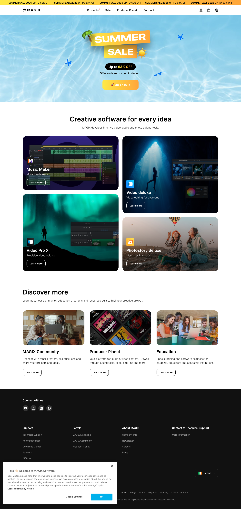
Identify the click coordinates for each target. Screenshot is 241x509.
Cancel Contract (179, 492)
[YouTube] (26, 408)
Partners (27, 452)
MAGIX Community (82, 440)
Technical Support (32, 434)
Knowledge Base (31, 440)
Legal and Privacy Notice (21, 488)
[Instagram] (33, 408)
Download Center (32, 446)
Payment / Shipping (158, 492)
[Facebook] (49, 408)
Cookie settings (128, 492)
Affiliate (27, 458)
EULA (142, 492)
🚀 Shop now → (120, 84)
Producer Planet (81, 446)
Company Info (129, 434)
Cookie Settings (74, 496)
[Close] (112, 465)
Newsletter (128, 440)
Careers (126, 446)
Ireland (207, 473)
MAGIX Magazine (81, 434)
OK (101, 497)
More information (181, 434)
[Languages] (216, 10)
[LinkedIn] (41, 408)
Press (125, 452)
